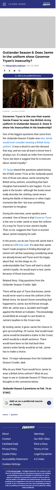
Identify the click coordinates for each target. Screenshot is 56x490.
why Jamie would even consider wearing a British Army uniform (27, 142)
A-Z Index (39, 459)
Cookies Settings (11, 464)
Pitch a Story (41, 443)
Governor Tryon (43, 217)
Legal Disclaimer (43, 454)
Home (5, 415)
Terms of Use (41, 448)
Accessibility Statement (15, 459)
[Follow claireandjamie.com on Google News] (49, 403)
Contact (6, 438)
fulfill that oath (21, 244)
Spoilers (14, 415)
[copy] (19, 71)
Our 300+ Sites (42, 438)
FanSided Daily (10, 443)
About (5, 433)
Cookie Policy (9, 454)
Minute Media (16, 471)
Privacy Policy (9, 448)
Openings (39, 433)
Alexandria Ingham (15, 65)
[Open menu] (4, 4)
